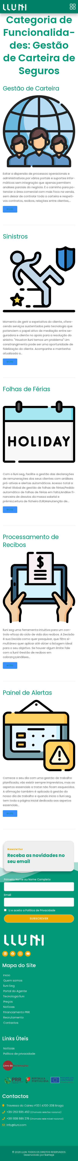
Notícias (9, 1007)
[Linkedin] (5, 954)
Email (7, 895)
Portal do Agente (15, 991)
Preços (8, 1002)
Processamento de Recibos (31, 541)
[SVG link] (14, 7)
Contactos (10, 1023)
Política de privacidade (19, 1054)
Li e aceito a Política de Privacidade (32, 910)
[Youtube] (28, 954)
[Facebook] (13, 954)
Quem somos (12, 980)
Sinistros (15, 236)
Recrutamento (13, 1017)
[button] (72, 6)
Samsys (49, 1154)
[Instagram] (20, 954)
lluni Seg (9, 986)
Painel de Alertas (27, 692)
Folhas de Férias (26, 389)
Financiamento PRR (16, 1012)
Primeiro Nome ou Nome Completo (27, 879)
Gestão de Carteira (31, 88)
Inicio (6, 975)
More (10, 209)
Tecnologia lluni (13, 996)
